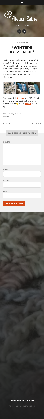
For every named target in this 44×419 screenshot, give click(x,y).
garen (7, 116)
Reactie (6, 142)
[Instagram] (19, 31)
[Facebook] (24, 31)
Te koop (17, 114)
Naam (6, 169)
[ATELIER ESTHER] (22, 15)
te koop (20, 98)
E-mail (6, 180)
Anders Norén (28, 406)
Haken (10, 114)
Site (5, 191)
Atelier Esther (26, 400)
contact (28, 104)
